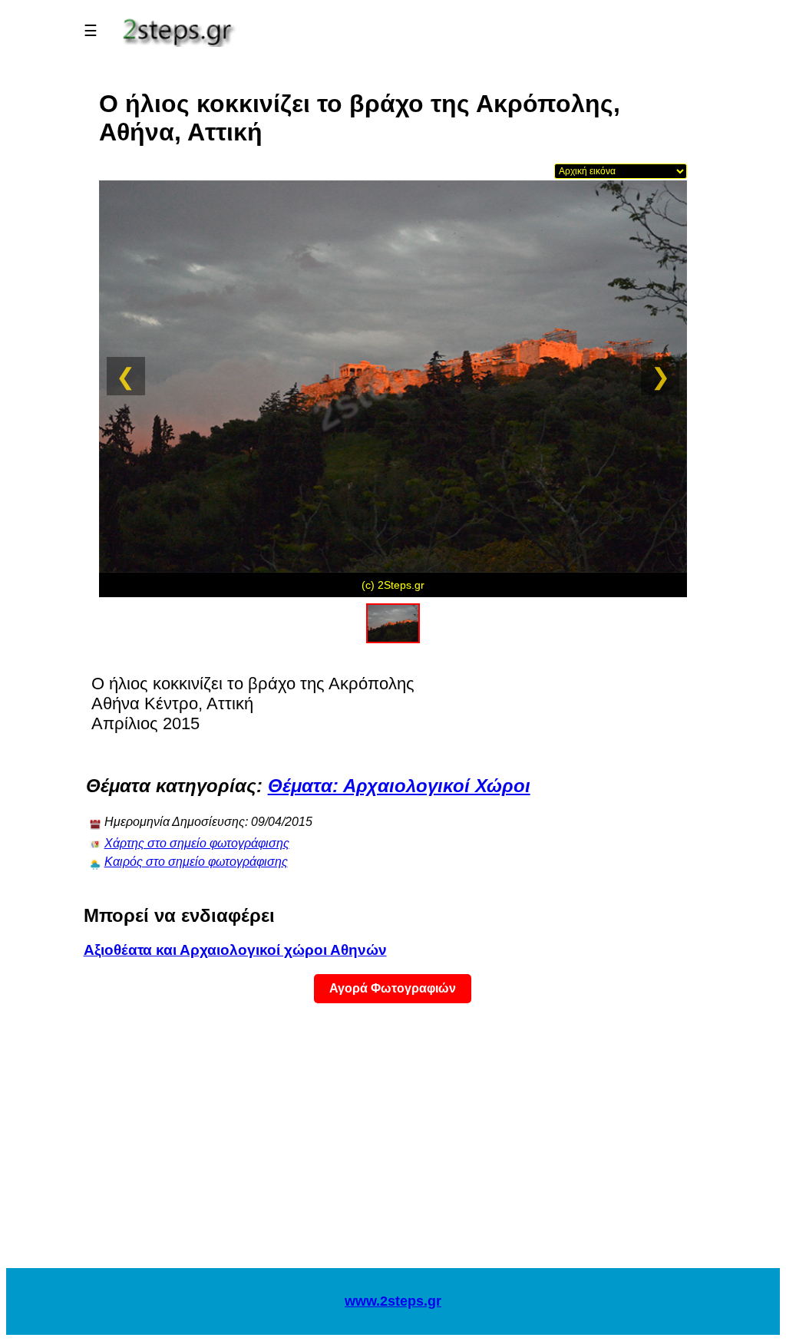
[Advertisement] (393, 1145)
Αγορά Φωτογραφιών (392, 988)
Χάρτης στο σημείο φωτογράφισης (196, 843)
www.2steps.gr (393, 1301)
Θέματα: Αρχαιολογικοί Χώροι (399, 785)
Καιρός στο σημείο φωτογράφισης (196, 861)
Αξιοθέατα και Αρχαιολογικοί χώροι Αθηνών (235, 950)
